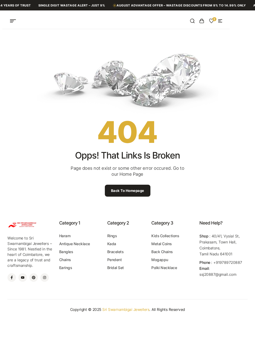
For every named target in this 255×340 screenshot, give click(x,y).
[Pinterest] (33, 277)
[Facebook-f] (11, 277)
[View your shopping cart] (202, 21)
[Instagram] (44, 277)
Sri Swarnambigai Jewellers (125, 309)
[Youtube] (22, 277)
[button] (220, 20)
